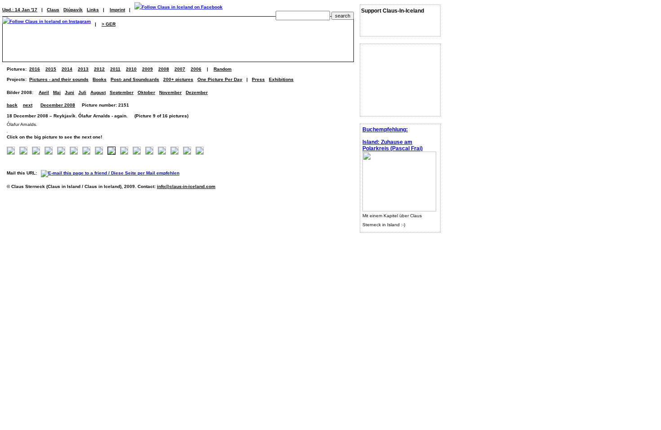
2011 (115, 69)
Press (258, 79)
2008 (163, 69)
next (27, 105)
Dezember (197, 92)
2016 (34, 69)
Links (93, 9)
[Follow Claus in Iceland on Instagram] (46, 24)
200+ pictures (178, 79)
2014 (67, 69)
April (44, 92)
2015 (50, 69)
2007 (179, 69)
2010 (131, 69)
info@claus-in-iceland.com (186, 186)
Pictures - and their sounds (59, 79)
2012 (99, 69)
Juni (69, 92)
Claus (53, 9)
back (12, 105)
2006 (196, 69)
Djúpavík (73, 9)
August (98, 92)
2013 (83, 69)
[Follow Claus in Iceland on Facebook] (178, 9)
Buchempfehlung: (385, 129)
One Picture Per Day (219, 79)
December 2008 (57, 105)
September (122, 92)
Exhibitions (281, 79)
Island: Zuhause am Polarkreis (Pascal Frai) (392, 145)
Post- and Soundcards (135, 79)
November (170, 92)
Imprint (117, 9)
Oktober (146, 92)
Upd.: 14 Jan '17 (19, 9)
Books (100, 79)
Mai (57, 92)
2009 (147, 69)
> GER (109, 24)
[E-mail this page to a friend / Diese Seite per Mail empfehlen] (112, 172)
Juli (82, 92)
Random (223, 69)
